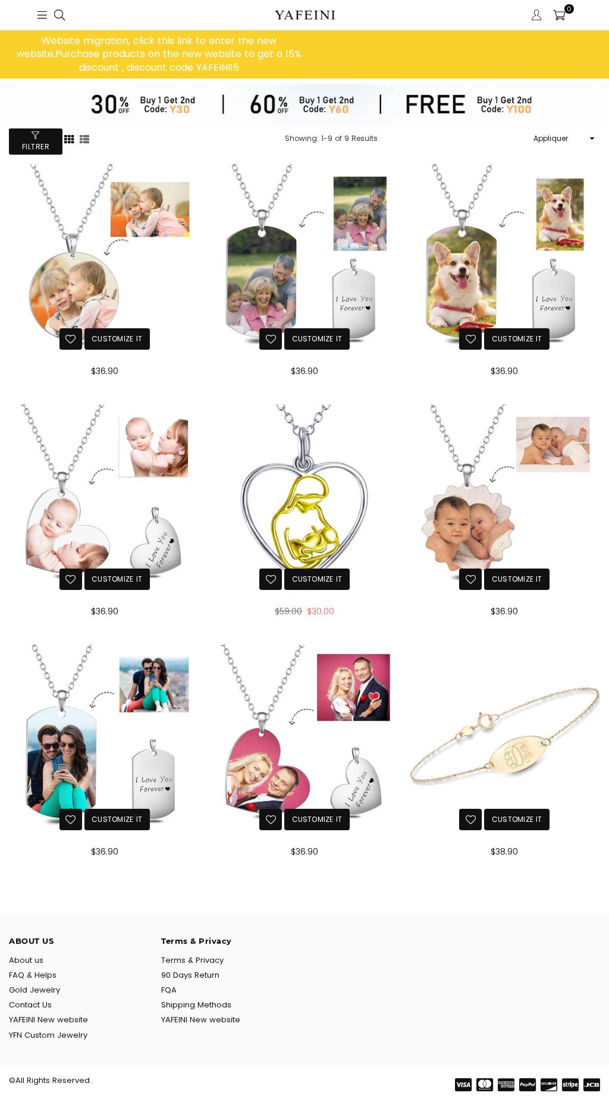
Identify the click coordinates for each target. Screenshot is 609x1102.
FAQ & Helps (32, 975)
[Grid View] (69, 138)
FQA (169, 990)
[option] (158, 54)
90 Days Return (190, 975)
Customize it (117, 339)
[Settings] (536, 15)
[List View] (84, 138)
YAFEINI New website (48, 1019)
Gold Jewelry (34, 990)
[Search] (59, 15)
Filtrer (36, 147)
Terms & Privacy (192, 960)
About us (26, 960)
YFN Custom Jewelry (48, 1035)
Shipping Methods (196, 1004)
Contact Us (30, 1004)
